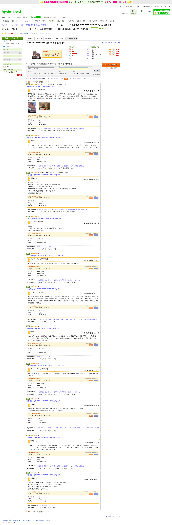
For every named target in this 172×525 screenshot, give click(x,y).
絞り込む (97, 70)
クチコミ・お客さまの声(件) (22, 33)
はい (91, 117)
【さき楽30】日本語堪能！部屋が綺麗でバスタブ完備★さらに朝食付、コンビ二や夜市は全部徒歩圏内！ (67, 319)
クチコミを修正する (111, 68)
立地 (62, 78)
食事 (85, 78)
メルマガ (50, 33)
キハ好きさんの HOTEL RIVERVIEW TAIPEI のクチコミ (44, 289)
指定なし (77, 73)
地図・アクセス (60, 38)
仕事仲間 (50, 73)
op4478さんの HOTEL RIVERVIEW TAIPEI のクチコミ (44, 218)
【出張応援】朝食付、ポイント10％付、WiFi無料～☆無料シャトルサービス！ (60, 280)
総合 (52, 78)
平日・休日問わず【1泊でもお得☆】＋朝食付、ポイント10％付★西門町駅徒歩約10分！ (62, 209)
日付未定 (7, 47)
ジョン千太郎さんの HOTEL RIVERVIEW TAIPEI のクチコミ (45, 256)
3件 (88, 51)
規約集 (42, 520)
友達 (45, 73)
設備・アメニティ (74, 78)
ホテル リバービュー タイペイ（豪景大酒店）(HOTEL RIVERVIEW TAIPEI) (45, 29)
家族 (35, 73)
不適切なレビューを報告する (91, 115)
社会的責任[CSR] (27, 520)
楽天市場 (156, 6)
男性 (83, 73)
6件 (88, 53)
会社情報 (6, 520)
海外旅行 (4, 25)
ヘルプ (121, 6)
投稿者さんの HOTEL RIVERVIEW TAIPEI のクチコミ (43, 137)
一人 (31, 73)
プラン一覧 (38, 38)
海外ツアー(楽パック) (12, 43)
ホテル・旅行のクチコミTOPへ (112, 43)
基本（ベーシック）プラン (45, 247)
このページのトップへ (113, 516)
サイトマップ (137, 6)
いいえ (96, 117)
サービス (56, 78)
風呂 (81, 78)
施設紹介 (30, 38)
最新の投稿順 (37, 78)
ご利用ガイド (128, 6)
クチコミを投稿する (111, 65)
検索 (20, 75)
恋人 (40, 73)
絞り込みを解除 (96, 74)
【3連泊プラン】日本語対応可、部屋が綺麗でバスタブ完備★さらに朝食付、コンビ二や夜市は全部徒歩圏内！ (63, 428)
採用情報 (36, 520)
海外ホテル (9, 41)
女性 (87, 73)
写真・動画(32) (48, 38)
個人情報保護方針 (15, 520)
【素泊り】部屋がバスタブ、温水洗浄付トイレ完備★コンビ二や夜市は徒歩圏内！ (61, 128)
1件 (88, 49)
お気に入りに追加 (39, 33)
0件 (88, 58)
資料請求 (48, 520)
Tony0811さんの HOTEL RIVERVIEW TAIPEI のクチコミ (45, 86)
